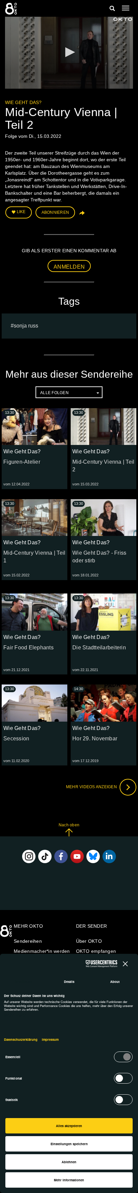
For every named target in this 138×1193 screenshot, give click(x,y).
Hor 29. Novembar (94, 738)
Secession (16, 738)
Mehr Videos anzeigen (92, 787)
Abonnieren (55, 212)
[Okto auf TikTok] (45, 856)
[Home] (6, 933)
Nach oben (69, 825)
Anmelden (69, 267)
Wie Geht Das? (23, 102)
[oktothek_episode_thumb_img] (34, 426)
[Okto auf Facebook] (61, 856)
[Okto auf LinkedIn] (109, 856)
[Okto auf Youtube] (77, 856)
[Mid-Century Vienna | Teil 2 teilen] (81, 215)
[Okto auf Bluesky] (93, 856)
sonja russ (26, 326)
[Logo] (122, 19)
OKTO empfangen (96, 951)
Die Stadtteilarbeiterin (99, 647)
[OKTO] (11, 8)
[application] (69, 53)
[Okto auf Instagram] (29, 856)
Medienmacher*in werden (42, 951)
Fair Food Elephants (28, 647)
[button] (69, 52)
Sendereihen (28, 941)
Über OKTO (89, 941)
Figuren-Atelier (21, 462)
